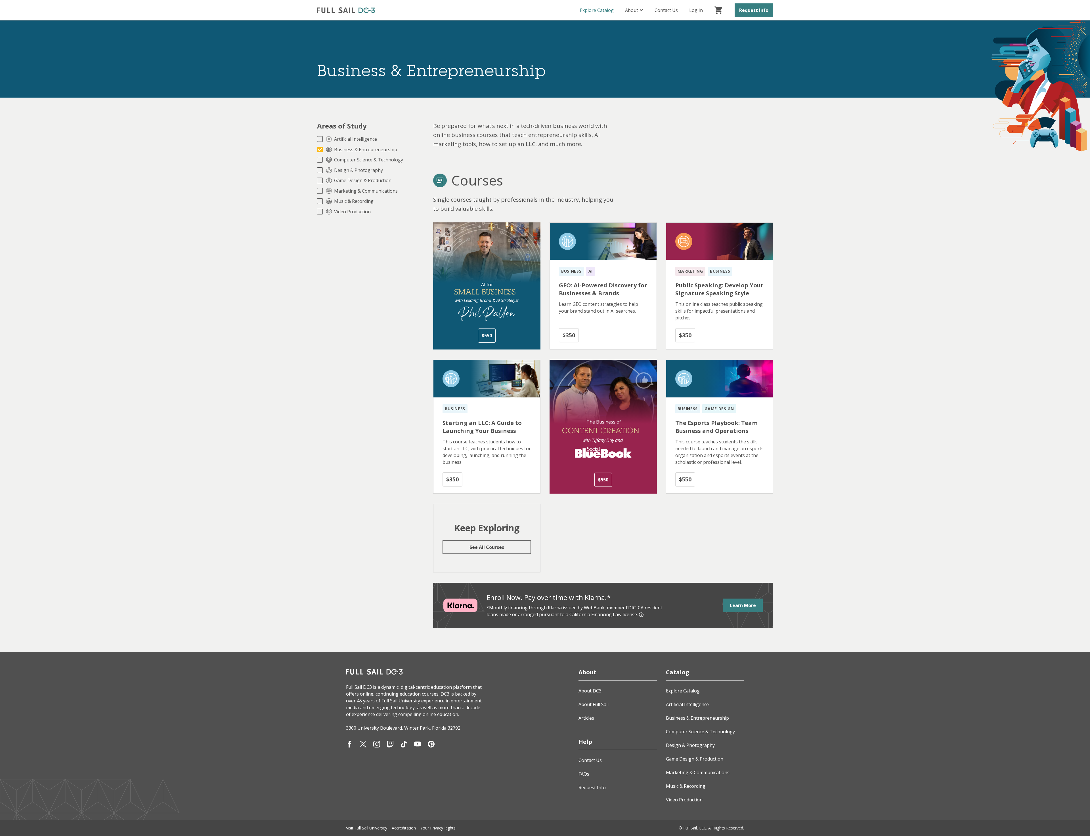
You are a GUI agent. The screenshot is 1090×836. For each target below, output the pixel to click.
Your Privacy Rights (438, 828)
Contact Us (666, 10)
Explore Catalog (597, 10)
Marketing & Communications (698, 772)
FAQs (583, 774)
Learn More (743, 605)
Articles (586, 718)
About (631, 10)
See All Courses (486, 547)
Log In (696, 10)
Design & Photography (690, 745)
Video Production (684, 800)
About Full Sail (593, 704)
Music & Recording (685, 786)
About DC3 (589, 691)
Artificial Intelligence (687, 704)
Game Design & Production (694, 759)
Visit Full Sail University (366, 828)
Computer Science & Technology (700, 731)
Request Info (753, 10)
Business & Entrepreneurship (697, 718)
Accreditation (404, 828)
